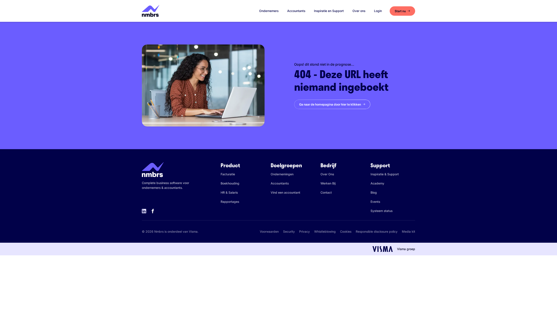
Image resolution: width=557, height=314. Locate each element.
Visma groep (406, 249)
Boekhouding (230, 183)
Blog (374, 192)
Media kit (408, 231)
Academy (377, 183)
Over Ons (327, 174)
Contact (326, 192)
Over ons (358, 11)
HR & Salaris (229, 192)
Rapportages (230, 201)
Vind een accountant (285, 192)
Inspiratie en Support (329, 11)
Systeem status (382, 211)
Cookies (345, 231)
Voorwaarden (269, 231)
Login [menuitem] (378, 11)
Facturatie (228, 174)
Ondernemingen (282, 174)
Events (375, 201)
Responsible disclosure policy (377, 231)
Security (289, 231)
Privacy (304, 231)
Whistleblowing (325, 231)
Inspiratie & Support (385, 174)
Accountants (296, 11)
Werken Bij (328, 183)
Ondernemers (268, 11)
